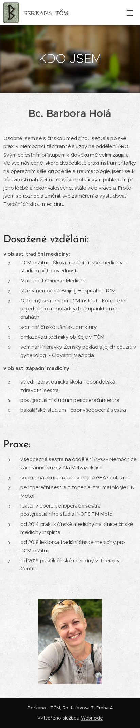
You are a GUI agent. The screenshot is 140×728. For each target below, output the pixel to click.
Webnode (92, 718)
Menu (130, 12)
